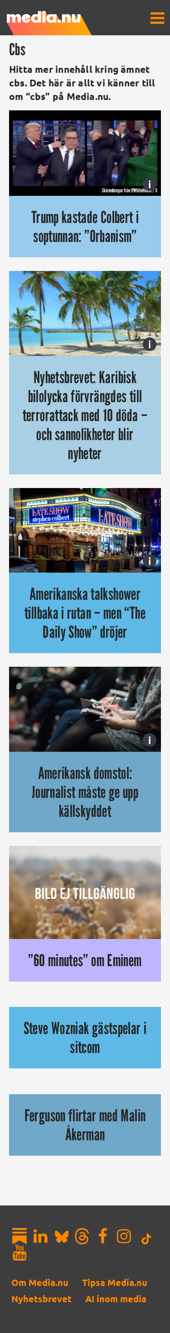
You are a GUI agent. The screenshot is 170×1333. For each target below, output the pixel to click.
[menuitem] (157, 18)
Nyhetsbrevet (41, 1299)
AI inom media (115, 1299)
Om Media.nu (39, 1282)
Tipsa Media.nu (114, 1282)
